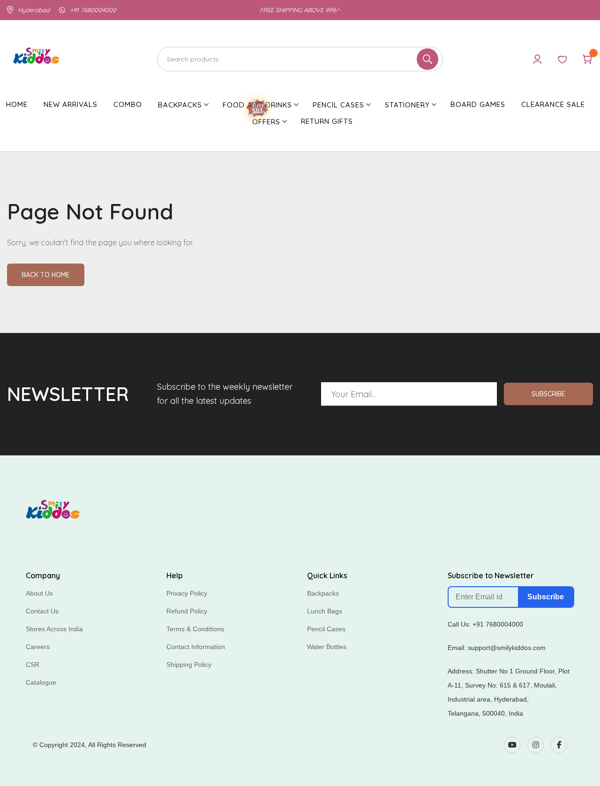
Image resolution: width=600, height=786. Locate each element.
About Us (39, 593)
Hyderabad (34, 10)
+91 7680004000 (93, 10)
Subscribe (548, 394)
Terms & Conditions (195, 629)
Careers (38, 646)
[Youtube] (512, 745)
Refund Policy (186, 611)
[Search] (300, 59)
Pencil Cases (326, 629)
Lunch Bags (324, 611)
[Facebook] (559, 745)
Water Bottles (326, 646)
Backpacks (323, 593)
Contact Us (42, 611)
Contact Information (195, 646)
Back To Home (46, 275)
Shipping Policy (188, 664)
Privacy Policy (186, 593)
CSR (32, 664)
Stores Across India (54, 629)
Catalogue (41, 682)
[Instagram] (535, 745)
